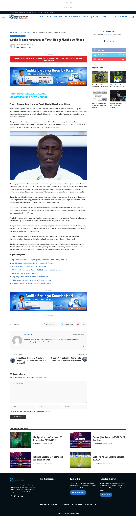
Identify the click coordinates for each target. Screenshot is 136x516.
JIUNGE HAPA (106, 495)
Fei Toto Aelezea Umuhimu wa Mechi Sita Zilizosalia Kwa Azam (31, 280)
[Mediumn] (123, 17)
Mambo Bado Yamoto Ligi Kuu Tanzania (24, 273)
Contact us (108, 34)
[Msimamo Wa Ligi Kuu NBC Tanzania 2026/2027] (80, 460)
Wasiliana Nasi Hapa (78, 492)
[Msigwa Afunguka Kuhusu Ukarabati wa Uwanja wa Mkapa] (100, 77)
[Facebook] (116, 17)
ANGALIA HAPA (49, 60)
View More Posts (78, 334)
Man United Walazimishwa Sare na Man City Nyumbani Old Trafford (32, 263)
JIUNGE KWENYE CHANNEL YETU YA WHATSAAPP (28, 97)
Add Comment (29, 44)
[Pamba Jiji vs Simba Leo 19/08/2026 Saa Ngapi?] (80, 440)
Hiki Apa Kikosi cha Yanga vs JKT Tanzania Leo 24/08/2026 (47, 438)
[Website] (84, 346)
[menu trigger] (5, 17)
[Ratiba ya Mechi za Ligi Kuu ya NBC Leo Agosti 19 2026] (20, 460)
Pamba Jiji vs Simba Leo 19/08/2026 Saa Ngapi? (109, 438)
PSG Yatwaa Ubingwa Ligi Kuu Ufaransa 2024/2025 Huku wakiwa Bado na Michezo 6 (38, 270)
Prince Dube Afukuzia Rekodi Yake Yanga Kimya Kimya (29, 267)
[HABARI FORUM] (18, 17)
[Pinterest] (78, 324)
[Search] (133, 17)
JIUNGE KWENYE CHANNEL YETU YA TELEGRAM (28, 94)
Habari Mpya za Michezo (17, 36)
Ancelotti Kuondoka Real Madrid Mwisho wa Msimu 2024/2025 (116, 105)
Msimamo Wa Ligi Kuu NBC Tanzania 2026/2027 (108, 458)
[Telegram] (120, 17)
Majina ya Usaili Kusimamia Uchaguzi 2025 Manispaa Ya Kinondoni (99, 105)
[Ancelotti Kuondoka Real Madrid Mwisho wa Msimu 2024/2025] (118, 95)
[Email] (84, 324)
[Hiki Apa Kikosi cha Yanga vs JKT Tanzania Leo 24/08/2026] (20, 440)
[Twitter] (118, 17)
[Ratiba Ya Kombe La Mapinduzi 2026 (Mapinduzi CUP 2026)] (118, 77)
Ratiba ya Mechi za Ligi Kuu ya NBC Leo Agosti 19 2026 (48, 458)
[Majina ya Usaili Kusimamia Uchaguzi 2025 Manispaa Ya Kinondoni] (100, 95)
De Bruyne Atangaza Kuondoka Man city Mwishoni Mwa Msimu (31, 284)
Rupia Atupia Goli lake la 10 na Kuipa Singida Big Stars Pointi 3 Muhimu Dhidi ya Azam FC (39, 260)
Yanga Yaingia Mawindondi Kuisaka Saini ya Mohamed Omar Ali (31, 277)
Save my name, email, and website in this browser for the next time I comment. (31, 411)
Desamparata (28, 334)
